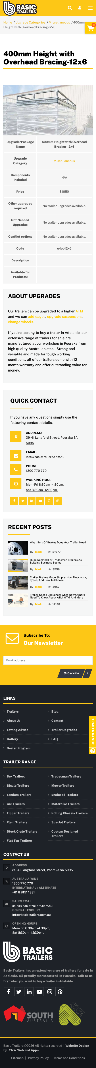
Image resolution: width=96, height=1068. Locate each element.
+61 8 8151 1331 (23, 892)
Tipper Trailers (18, 813)
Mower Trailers (62, 785)
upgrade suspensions (64, 316)
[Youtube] (39, 991)
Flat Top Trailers (19, 840)
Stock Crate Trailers (22, 831)
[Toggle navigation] (90, 8)
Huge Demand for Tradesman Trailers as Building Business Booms (56, 561)
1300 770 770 (36, 470)
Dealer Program (19, 748)
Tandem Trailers (19, 795)
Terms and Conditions (69, 1058)
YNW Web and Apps (24, 1050)
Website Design (77, 1045)
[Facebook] (8, 991)
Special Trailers (63, 822)
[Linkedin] (29, 991)
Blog (54, 711)
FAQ (54, 739)
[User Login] (80, 8)
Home (7, 22)
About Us (14, 720)
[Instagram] (49, 991)
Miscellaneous (59, 22)
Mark (38, 551)
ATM (79, 311)
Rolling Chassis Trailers (69, 813)
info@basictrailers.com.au (45, 457)
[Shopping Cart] (90, 28)
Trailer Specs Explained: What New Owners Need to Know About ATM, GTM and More (57, 596)
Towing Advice (17, 730)
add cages (36, 316)
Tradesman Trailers (66, 776)
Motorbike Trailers (65, 804)
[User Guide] (92, 751)
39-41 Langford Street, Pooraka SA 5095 (42, 870)
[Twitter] (18, 991)
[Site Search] (70, 8)
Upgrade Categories (30, 22)
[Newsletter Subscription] (12, 638)
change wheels (20, 322)
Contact (57, 720)
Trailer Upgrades (64, 730)
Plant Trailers (17, 822)
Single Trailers (18, 785)
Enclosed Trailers (64, 795)
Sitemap (17, 1058)
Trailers (13, 711)
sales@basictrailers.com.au (32, 906)
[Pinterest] (59, 991)
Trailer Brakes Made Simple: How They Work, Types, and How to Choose (58, 579)
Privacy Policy (38, 1058)
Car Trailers (16, 804)
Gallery (12, 739)
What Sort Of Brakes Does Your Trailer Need (58, 542)
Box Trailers (16, 776)
